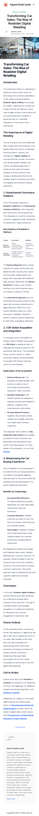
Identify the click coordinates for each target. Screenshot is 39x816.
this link (6, 452)
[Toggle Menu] (34, 4)
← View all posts (19, 727)
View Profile (11, 799)
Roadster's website (11, 693)
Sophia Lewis (16, 31)
